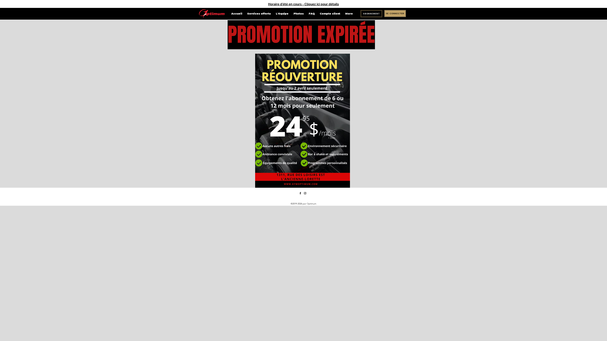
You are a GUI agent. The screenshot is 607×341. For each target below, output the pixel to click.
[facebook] (300, 193)
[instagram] (305, 193)
